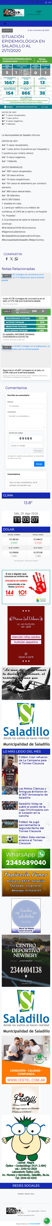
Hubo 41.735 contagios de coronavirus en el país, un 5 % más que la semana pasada (24, 299)
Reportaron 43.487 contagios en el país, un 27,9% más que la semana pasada (23, 371)
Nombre (10, 402)
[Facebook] (42, 2)
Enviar (39, 464)
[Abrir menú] (5, 24)
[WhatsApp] (34, 2)
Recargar (38, 451)
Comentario (11, 412)
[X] (38, 2)
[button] (30, 2)
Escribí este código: (16, 433)
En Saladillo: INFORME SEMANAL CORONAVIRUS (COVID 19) (19, 335)
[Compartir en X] (11, 259)
